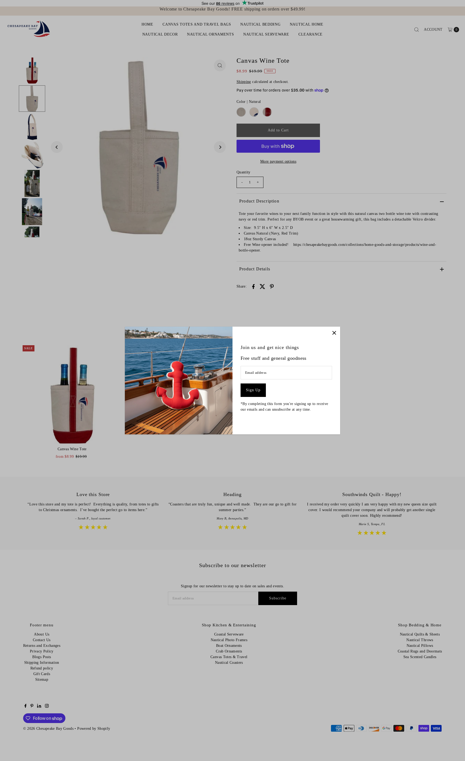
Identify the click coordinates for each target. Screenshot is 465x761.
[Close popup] (334, 332)
